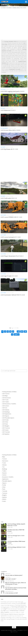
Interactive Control (17, 610)
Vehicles (4, 465)
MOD (5, 616)
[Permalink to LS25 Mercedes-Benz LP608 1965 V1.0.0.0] (3, 531)
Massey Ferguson (9, 614)
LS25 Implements (4, 128)
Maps (3, 457)
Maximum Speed (18, 614)
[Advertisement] (14, 24)
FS (3, 608)
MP (7, 616)
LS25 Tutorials (6, 432)
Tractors (4, 459)
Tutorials (4, 491)
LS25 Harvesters (6, 398)
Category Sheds (4, 605)
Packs (3, 489)
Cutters (4, 475)
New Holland (17, 616)
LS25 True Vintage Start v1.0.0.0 (15, 535)
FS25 (6, 608)
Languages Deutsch (12, 612)
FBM (1, 608)
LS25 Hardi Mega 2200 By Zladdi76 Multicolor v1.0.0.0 (16, 524)
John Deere (5, 612)
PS (11, 617)
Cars (3, 467)
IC (9, 611)
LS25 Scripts (5, 430)
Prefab (4, 485)
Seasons (4, 473)
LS (20, 612)
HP (4, 610)
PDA (22, 616)
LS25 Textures (6, 428)
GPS (2, 611)
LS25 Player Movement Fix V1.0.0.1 (12, 256)
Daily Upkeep (10, 605)
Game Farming (11, 608)
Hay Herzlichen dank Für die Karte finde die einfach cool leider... (15, 588)
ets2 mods (22, 619)
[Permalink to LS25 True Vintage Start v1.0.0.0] (3, 537)
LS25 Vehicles (5, 410)
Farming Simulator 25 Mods (9, 391)
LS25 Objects (5, 416)
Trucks (4, 463)
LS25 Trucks (5, 400)
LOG (19, 612)
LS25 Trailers (5, 402)
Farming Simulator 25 (19, 607)
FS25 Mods (3, 602)
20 (22, 331)
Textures (4, 493)
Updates (4, 497)
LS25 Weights (5, 426)
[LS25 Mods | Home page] (6, 2)
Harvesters (5, 461)
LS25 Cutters (5, 406)
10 (18, 331)
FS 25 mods (14, 602)
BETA (19, 603)
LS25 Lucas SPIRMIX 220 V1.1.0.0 (11, 217)
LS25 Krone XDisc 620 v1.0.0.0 (10, 130)
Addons (4, 499)
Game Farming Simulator (20, 608)
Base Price (16, 603)
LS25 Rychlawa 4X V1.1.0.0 (9, 149)
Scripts (4, 501)
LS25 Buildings (6, 412)
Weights (4, 495)
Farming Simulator (20, 605)
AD (11, 603)
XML (5, 619)
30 (25, 331)
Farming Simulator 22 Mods (9, 455)
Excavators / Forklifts (7, 477)
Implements (5, 479)
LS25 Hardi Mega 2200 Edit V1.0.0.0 (16, 547)
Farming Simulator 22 (6, 607)
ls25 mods (8, 603)
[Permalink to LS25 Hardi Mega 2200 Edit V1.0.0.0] (3, 549)
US (15, 617)
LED (17, 612)
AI (12, 603)
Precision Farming (6, 617)
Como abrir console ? (10, 579)
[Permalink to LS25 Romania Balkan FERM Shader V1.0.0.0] (3, 543)
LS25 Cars (4, 408)
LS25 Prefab (5, 420)
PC (20, 616)
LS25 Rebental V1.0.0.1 (8, 110)
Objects (4, 483)
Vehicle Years (19, 617)
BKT (25, 603)
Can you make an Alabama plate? (13, 575)
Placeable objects (7, 481)
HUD (7, 611)
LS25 (2, 614)
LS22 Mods (19, 630)
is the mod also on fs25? (11, 593)
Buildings (4, 469)
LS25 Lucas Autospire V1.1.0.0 (10, 237)
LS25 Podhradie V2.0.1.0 (9, 198)
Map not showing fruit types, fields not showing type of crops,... (15, 583)
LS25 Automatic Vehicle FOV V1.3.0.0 (13, 295)
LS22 (22, 612)
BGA (22, 603)
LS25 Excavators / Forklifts (9, 404)
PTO (14, 617)
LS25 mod (9, 602)
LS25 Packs (3, 89)
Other (4, 487)
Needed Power (11, 616)
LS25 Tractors (6, 393)
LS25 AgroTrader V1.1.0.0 (9, 276)
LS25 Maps (3, 108)
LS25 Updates (5, 434)
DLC (14, 605)
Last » (16, 334)
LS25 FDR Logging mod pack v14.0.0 (12, 91)
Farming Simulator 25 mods (13, 619)
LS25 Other (3, 215)
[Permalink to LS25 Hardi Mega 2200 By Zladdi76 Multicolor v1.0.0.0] (3, 526)
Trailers (4, 471)
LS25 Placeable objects (8, 418)
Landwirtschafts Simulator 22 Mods (8, 630)
